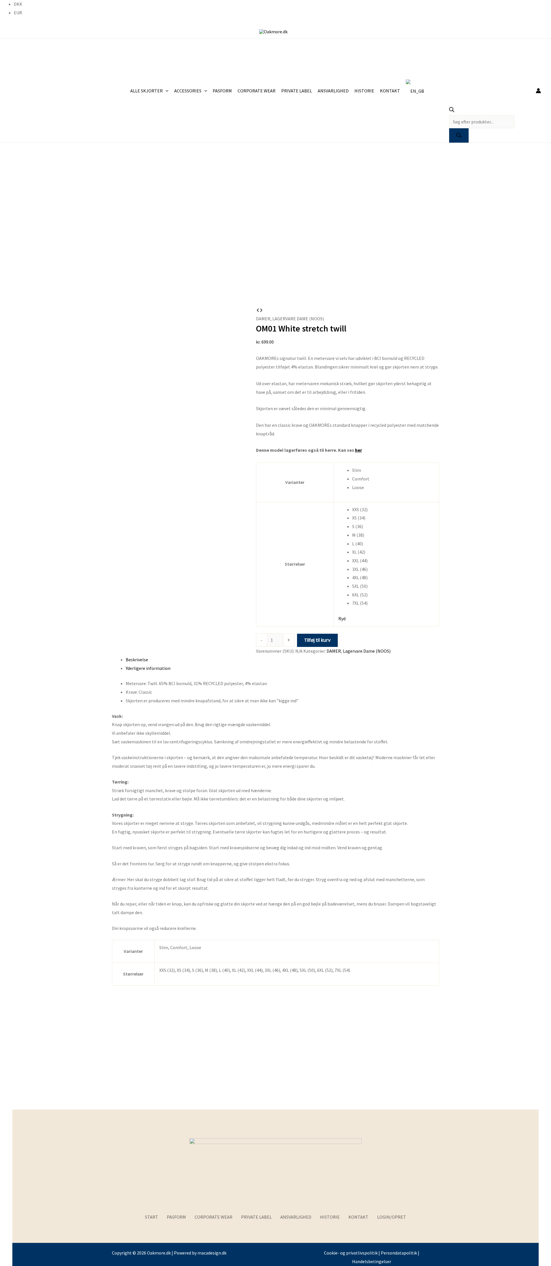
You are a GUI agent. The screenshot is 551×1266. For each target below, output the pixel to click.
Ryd (342, 618)
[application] (165, 90)
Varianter (294, 482)
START (151, 1217)
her (358, 450)
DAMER (263, 318)
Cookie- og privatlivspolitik (351, 1253)
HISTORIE (330, 1217)
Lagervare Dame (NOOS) (298, 318)
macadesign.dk (211, 1253)
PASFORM (176, 1217)
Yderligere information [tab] (148, 668)
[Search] (459, 135)
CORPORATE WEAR (213, 1217)
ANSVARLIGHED (295, 1217)
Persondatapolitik (399, 1253)
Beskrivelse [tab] (137, 659)
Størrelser (295, 564)
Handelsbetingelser (371, 1261)
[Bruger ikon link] (538, 90)
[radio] (393, 470)
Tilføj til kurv (317, 640)
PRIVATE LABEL (256, 1217)
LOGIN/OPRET (391, 1217)
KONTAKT (358, 1217)
